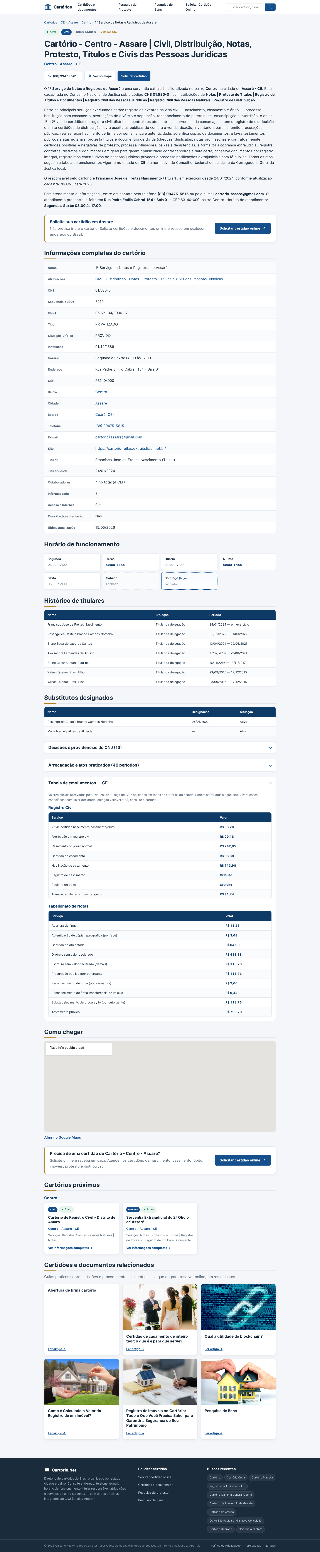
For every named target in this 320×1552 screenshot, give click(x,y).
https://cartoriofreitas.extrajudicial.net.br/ (130, 448)
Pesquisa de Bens (164, 7)
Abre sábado (253, 1545)
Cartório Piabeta (262, 1477)
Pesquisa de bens (150, 1500)
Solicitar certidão (134, 76)
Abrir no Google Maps (62, 1137)
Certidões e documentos (87, 7)
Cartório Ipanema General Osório (231, 1494)
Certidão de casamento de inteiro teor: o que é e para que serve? (157, 1338)
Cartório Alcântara (250, 1529)
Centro (86, 22)
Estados (270, 1545)
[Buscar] (270, 7)
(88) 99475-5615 (66, 76)
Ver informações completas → (70, 1248)
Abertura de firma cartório (72, 1290)
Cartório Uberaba (221, 1529)
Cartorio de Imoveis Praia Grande (231, 1503)
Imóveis (133, 1209)
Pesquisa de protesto (153, 1492)
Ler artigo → (57, 1349)
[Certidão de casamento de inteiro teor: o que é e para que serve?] (160, 1307)
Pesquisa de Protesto (127, 7)
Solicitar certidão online (240, 228)
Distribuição (116, 279)
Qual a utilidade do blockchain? (234, 1336)
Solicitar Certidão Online (198, 7)
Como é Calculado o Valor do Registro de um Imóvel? (74, 1413)
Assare (73, 22)
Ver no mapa (102, 76)
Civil (66, 32)
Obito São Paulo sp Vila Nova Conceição (235, 1520)
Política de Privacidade (226, 1545)
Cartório (215, 1477)
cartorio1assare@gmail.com (118, 437)
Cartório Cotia (236, 1477)
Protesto (149, 279)
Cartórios (50, 22)
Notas (134, 279)
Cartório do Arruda (222, 1511)
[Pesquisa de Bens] (238, 1382)
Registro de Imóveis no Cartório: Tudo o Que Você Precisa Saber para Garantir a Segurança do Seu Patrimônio (159, 1418)
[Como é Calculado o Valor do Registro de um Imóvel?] (81, 1382)
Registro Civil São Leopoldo (227, 1486)
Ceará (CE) (104, 414)
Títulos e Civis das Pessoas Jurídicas (191, 279)
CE (63, 22)
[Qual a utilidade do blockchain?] (238, 1307)
